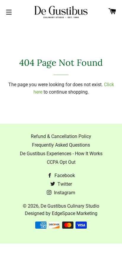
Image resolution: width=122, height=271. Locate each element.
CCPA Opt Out (61, 162)
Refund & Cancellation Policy (61, 136)
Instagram (64, 192)
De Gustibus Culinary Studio (70, 206)
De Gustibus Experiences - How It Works (61, 153)
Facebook (64, 175)
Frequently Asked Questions (61, 145)
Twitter (64, 184)
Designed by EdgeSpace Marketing (61, 213)
